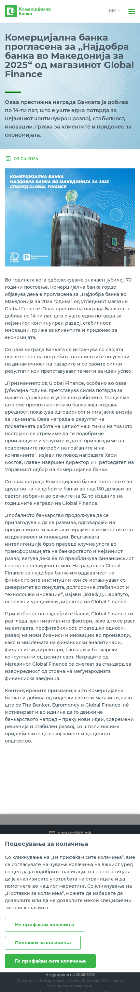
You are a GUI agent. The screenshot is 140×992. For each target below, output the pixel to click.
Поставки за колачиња (43, 943)
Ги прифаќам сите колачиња (50, 961)
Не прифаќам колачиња (44, 925)
